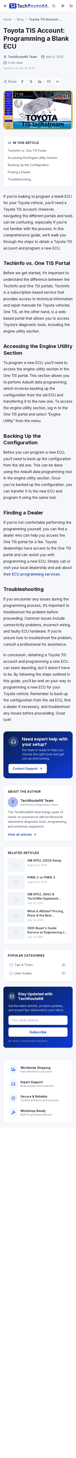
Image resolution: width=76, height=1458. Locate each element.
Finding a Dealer (19, 172)
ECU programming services (36, 574)
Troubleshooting (19, 179)
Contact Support (25, 768)
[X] (31, 81)
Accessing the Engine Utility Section (32, 158)
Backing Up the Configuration (28, 165)
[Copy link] (57, 81)
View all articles (20, 834)
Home (7, 19)
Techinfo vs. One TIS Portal (27, 150)
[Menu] (5, 6)
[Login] (63, 6)
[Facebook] (22, 81)
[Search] (53, 6)
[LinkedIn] (40, 81)
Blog (20, 19)
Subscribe (38, 1032)
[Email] (49, 81)
